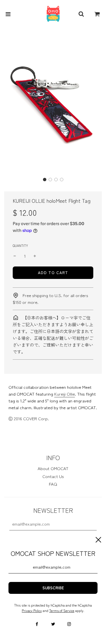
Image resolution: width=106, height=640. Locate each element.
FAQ (53, 484)
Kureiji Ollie (64, 394)
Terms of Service (61, 610)
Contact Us (53, 476)
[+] (35, 256)
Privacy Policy (32, 610)
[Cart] (97, 13)
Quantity (20, 245)
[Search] (81, 13)
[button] (44, 179)
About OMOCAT (53, 468)
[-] (15, 256)
